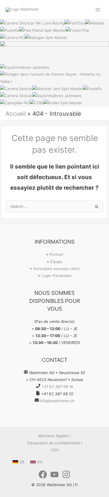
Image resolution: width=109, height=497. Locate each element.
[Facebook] (43, 474)
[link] (19, 462)
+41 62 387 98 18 (57, 386)
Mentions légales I (54, 436)
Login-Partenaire (56, 275)
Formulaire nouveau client (56, 268)
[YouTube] (54, 474)
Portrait (56, 254)
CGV (55, 450)
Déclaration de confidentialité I (54, 443)
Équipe (56, 261)
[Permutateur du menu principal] (98, 9)
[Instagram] (66, 474)
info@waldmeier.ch (57, 401)
